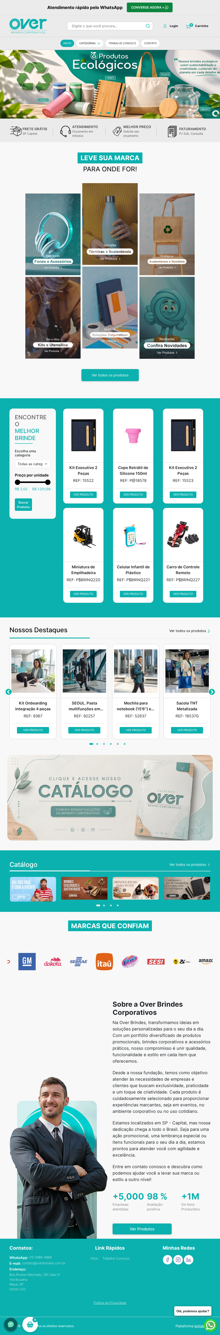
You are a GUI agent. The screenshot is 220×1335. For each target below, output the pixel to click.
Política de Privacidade (110, 1303)
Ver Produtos (142, 1229)
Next (211, 691)
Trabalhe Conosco (116, 1258)
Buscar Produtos (23, 505)
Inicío (67, 43)
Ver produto (83, 494)
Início (94, 1258)
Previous (8, 691)
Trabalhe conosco (122, 43)
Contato (150, 43)
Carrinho (201, 26)
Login (174, 26)
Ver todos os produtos (110, 375)
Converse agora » (149, 7)
